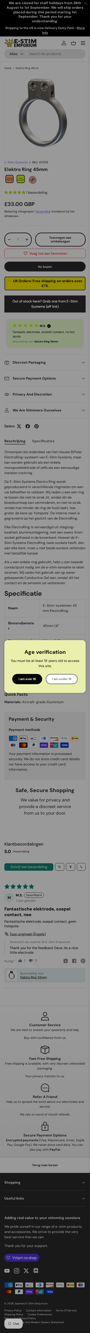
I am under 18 (61, 679)
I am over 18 (27, 679)
